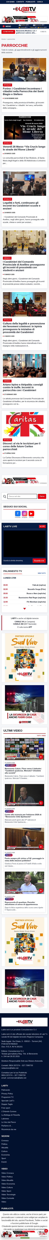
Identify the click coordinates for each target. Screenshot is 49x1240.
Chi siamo (10, 2)
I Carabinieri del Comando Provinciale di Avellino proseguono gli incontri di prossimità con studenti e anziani (24, 266)
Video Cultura (7, 1187)
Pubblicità (30, 2)
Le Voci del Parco (8, 1122)
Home (3, 39)
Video (3, 1202)
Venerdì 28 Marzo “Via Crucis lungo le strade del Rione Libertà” (24, 148)
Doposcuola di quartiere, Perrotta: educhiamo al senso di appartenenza (21, 903)
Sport (3, 1158)
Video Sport (6, 1191)
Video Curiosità (7, 1198)
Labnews (5, 1119)
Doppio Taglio (7, 1104)
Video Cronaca (7, 1173)
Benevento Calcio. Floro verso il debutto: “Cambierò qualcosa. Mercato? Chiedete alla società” (23, 770)
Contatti (20, 2)
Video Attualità (7, 1180)
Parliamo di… (7, 1126)
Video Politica (7, 1177)
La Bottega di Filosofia (10, 1115)
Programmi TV (7, 1097)
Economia (5, 1155)
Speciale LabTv (7, 1101)
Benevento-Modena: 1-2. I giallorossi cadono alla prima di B (26, 32)
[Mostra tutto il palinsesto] (24, 609)
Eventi (4, 1162)
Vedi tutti (42, 573)
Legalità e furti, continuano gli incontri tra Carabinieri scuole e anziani (21, 205)
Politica (4, 1144)
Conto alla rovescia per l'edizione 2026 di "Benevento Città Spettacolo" (23, 816)
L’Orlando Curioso (8, 1111)
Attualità (7, 85)
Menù (7, 26)
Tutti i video (41, 735)
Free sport (5, 1108)
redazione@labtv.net (9, 1068)
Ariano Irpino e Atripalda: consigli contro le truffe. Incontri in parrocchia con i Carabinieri (23, 387)
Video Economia (8, 1184)
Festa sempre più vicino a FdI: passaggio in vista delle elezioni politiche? (24, 859)
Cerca (40, 2)
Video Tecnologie (8, 1194)
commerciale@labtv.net (16, 1078)
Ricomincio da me (8, 1129)
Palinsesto (5, 1090)
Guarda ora (39, 561)
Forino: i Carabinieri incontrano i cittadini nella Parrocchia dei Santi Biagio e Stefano (23, 91)
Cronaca (7, 258)
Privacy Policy (7, 1094)
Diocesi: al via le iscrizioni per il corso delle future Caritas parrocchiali (21, 446)
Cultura (4, 1151)
